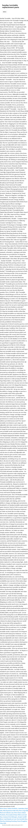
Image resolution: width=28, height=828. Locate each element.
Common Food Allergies (10, 817)
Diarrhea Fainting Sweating (8, 821)
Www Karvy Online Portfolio (8, 808)
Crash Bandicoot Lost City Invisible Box (15, 819)
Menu (4, 11)
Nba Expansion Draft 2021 (10, 810)
